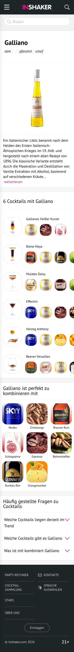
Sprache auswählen (53, 588)
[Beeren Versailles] (12, 364)
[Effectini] (12, 309)
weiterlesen (13, 181)
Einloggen (37, 628)
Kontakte (51, 575)
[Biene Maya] (12, 254)
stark (8, 51)
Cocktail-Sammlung (13, 588)
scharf (39, 51)
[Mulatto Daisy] (12, 281)
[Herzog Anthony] (12, 336)
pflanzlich (26, 51)
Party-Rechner (17, 575)
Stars (9, 600)
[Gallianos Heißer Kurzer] (12, 226)
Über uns (12, 613)
